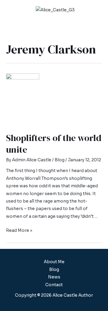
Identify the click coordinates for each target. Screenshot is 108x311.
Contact (54, 284)
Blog (59, 160)
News (54, 277)
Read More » (19, 230)
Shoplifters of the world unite (53, 144)
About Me (54, 261)
